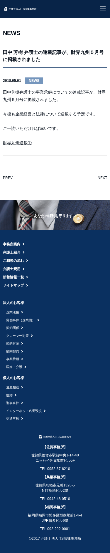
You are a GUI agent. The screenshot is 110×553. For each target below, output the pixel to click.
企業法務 (12, 312)
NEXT (102, 178)
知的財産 (12, 343)
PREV (8, 178)
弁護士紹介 (12, 252)
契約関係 (12, 328)
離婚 (9, 395)
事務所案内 (12, 244)
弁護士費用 (12, 269)
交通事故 (12, 418)
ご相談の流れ (13, 261)
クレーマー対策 (17, 335)
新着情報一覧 (13, 277)
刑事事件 (12, 403)
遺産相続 (12, 387)
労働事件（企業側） (20, 320)
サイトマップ (13, 285)
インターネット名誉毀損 (24, 411)
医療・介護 (14, 367)
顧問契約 (12, 351)
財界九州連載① (17, 142)
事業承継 (12, 359)
